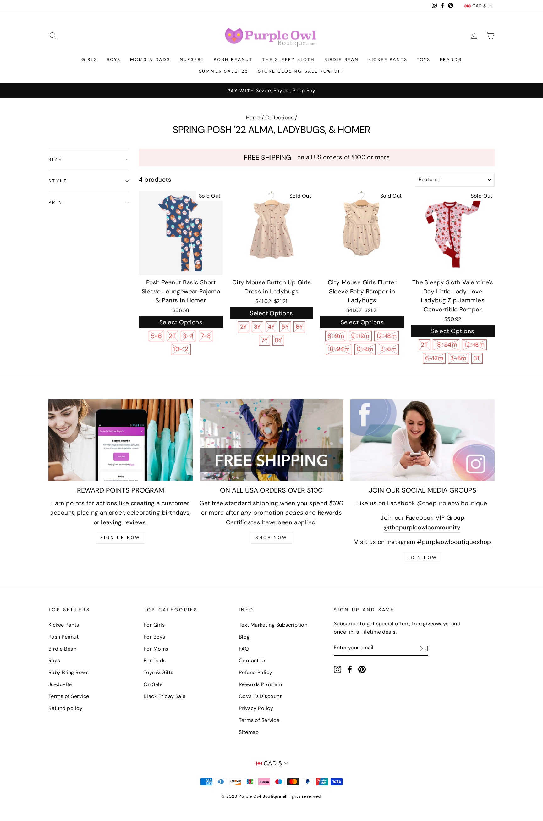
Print (57, 202)
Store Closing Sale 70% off (301, 71)
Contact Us (253, 660)
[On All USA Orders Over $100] (272, 440)
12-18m (386, 336)
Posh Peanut (233, 59)
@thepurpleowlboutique (452, 503)
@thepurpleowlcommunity (421, 527)
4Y (271, 327)
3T (477, 358)
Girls (89, 59)
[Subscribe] (424, 648)
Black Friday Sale (165, 696)
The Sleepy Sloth (288, 59)
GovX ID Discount (260, 696)
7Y (264, 340)
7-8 (206, 336)
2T (172, 336)
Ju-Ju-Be (60, 684)
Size (55, 159)
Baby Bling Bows (68, 672)
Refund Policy (255, 672)
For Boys (154, 637)
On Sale (153, 684)
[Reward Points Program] (120, 440)
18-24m (339, 349)
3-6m (388, 349)
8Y (278, 340)
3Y (257, 327)
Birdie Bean (341, 59)
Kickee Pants (388, 59)
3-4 (188, 336)
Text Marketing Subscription (273, 625)
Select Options (181, 322)
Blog (244, 637)
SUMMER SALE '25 (224, 71)
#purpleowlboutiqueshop (454, 542)
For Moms (156, 648)
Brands (451, 59)
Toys (423, 59)
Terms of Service (68, 696)
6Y (299, 327)
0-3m (365, 349)
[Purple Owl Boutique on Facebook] (350, 669)
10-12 (180, 349)
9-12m (360, 336)
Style (58, 181)
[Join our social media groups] (422, 440)
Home (253, 117)
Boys (114, 59)
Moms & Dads (150, 59)
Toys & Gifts (158, 672)
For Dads (155, 660)
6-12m (434, 358)
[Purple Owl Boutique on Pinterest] (362, 669)
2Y (243, 327)
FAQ (244, 648)
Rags (54, 660)
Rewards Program (260, 684)
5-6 (156, 336)
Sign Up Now (120, 537)
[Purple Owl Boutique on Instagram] (337, 669)
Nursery (192, 59)
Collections (279, 117)
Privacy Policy (256, 708)
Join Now (422, 557)
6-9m (335, 336)
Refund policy (65, 708)
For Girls (154, 625)
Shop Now (271, 537)
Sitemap (249, 732)
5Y (285, 327)
